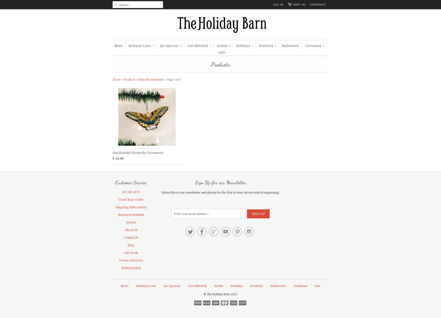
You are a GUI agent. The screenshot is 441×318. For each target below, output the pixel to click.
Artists (223, 46)
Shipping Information (131, 207)
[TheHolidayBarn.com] (220, 25)
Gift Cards (131, 252)
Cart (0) (299, 4)
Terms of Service (131, 260)
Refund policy (131, 268)
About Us (131, 230)
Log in (278, 4)
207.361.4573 (131, 192)
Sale (221, 52)
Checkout (318, 4)
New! (119, 46)
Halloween (290, 46)
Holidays (244, 46)
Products (267, 46)
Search (131, 222)
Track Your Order (131, 199)
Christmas (314, 46)
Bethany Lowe (141, 46)
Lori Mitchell (199, 46)
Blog (131, 245)
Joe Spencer (171, 46)
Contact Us (131, 237)
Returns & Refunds (131, 215)
